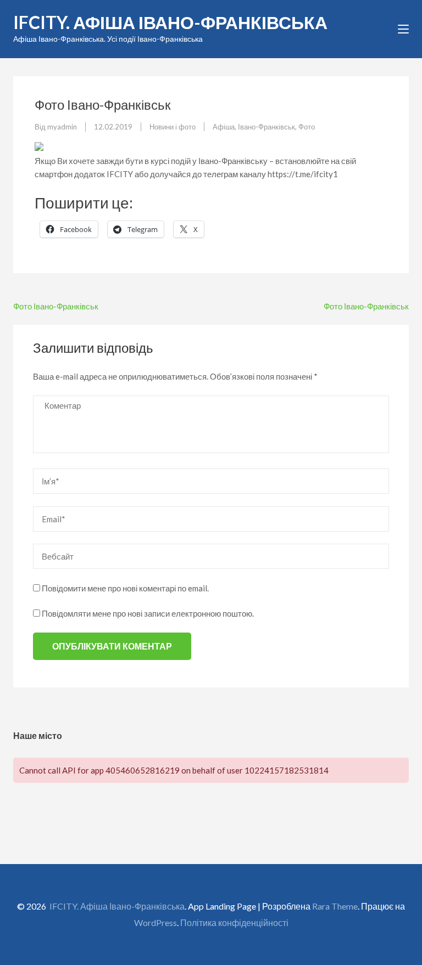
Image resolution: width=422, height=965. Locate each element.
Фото (306, 126)
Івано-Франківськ (266, 126)
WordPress (155, 922)
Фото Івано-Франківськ (55, 306)
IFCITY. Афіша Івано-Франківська (170, 22)
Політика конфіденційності (234, 922)
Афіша (224, 126)
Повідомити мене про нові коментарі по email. (125, 588)
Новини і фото (172, 126)
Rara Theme (335, 906)
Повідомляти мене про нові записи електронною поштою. (148, 613)
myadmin (62, 126)
